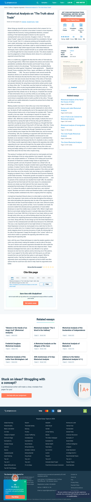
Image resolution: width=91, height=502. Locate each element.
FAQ (72, 479)
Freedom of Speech (9, 435)
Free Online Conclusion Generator (55, 465)
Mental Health (49, 444)
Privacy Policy (74, 482)
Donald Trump (31, 21)
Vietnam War (69, 425)
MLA (17, 278)
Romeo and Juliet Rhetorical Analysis (71, 109)
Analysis (24, 21)
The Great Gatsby (30, 425)
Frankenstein (69, 428)
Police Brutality (8, 425)
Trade (36, 21)
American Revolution (72, 435)
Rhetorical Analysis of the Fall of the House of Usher (72, 101)
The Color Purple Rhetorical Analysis (70, 135)
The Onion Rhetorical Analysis (71, 142)
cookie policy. (73, 496)
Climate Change (8, 444)
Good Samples (70, 465)
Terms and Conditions (77, 487)
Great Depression (71, 450)
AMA (49, 278)
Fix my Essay (28, 465)
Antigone (68, 447)
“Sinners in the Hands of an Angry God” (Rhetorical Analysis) (16, 330)
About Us (73, 477)
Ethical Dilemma (29, 447)
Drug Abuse (28, 456)
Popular (48, 456)
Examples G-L (8, 441)
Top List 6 (27, 462)
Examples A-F (70, 438)
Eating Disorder (29, 453)
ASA (38, 278)
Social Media (69, 441)
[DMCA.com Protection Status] (85, 411)
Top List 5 (6, 462)
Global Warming (8, 422)
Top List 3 (48, 459)
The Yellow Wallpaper (51, 438)
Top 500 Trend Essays (10, 468)
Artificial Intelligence (71, 444)
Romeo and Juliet (71, 422)
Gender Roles (69, 432)
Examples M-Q (29, 441)
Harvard (24, 278)
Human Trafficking (30, 435)
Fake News (49, 447)
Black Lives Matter (9, 428)
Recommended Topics (72, 456)
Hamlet (47, 428)
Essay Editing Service (10, 465)
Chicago (31, 278)
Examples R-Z (49, 441)
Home (6, 7)
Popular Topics (70, 462)
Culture (11, 7)
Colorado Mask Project (52, 462)
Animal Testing (50, 432)
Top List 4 (68, 459)
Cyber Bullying (8, 456)
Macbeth (48, 422)
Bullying (27, 428)
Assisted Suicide (8, 453)
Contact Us (74, 474)
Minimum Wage (8, 438)
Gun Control (49, 450)
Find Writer (15, 497)
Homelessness (29, 438)
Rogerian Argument (19, 7)
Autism (47, 453)
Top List (6, 459)
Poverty (27, 432)
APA (12, 278)
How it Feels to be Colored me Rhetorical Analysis (71, 118)
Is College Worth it (71, 453)
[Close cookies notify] (88, 494)
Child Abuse (49, 425)
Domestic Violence (30, 450)
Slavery (47, 435)
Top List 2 (27, 459)
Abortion (6, 447)
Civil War (6, 432)
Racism (27, 422)
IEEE (43, 278)
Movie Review (28, 444)
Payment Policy (75, 485)
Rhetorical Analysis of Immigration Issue (73, 126)
